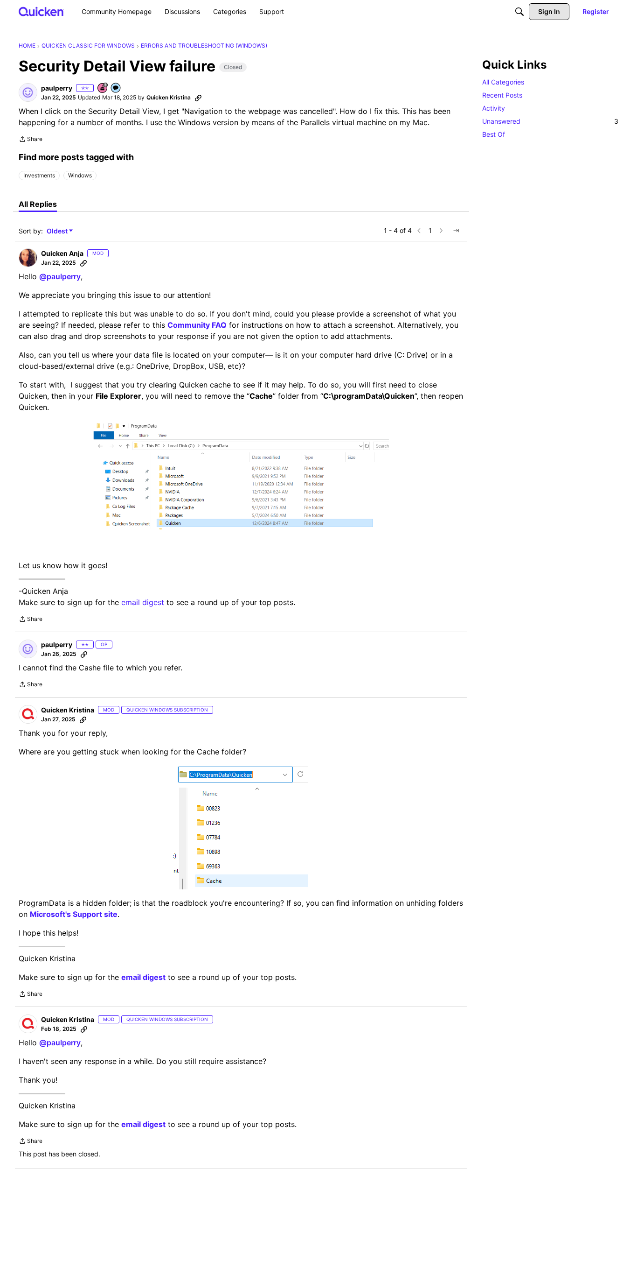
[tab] (37, 204)
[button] (28, 92)
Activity (493, 108)
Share (30, 140)
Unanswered (550, 121)
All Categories (503, 82)
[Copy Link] (198, 97)
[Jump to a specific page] (456, 230)
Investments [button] (39, 175)
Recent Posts (502, 95)
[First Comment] (116, 88)
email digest (142, 602)
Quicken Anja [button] (62, 253)
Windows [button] (80, 175)
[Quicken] (41, 11)
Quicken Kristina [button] (168, 97)
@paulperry (60, 276)
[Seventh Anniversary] (103, 88)
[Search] (519, 11)
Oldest (58, 231)
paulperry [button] (56, 88)
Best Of (493, 134)
